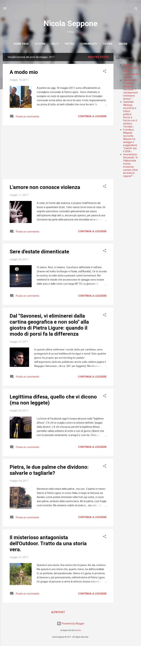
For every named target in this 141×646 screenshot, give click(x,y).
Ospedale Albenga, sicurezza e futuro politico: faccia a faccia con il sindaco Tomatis (130, 114)
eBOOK (123, 43)
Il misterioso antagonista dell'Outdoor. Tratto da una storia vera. (48, 543)
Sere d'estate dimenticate (39, 252)
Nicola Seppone (70, 23)
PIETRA (69, 43)
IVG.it (55, 43)
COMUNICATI (88, 43)
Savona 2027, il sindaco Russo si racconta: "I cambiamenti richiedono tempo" (130, 89)
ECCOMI (40, 43)
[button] (104, 71)
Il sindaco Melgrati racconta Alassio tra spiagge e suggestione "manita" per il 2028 (130, 140)
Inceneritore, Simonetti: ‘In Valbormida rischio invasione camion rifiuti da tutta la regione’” (130, 165)
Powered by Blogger (72, 623)
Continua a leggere (92, 116)
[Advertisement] (128, 231)
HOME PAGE (21, 43)
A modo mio (24, 72)
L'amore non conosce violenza (45, 187)
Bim (79, 630)
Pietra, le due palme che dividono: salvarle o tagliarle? (49, 470)
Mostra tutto (98, 57)
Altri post (58, 612)
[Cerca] (136, 9)
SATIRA (107, 43)
